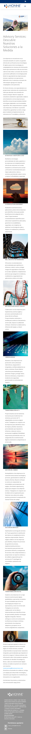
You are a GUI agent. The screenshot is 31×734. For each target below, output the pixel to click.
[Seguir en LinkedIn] (25, 1)
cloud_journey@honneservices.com (13, 668)
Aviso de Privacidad (9, 715)
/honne (10, 728)
